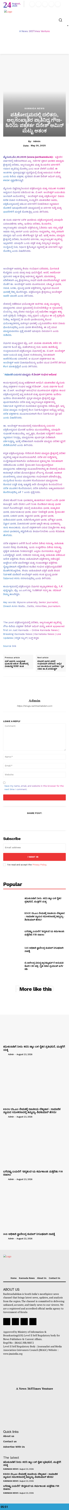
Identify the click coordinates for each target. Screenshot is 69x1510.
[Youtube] (57, 4)
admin (36, 141)
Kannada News (35, 108)
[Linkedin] (45, 4)
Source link (9, 646)
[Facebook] (32, 4)
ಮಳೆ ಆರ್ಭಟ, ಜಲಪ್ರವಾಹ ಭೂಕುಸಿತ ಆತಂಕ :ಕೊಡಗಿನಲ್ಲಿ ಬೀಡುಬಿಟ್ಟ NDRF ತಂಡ (16, 664)
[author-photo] (5, 1054)
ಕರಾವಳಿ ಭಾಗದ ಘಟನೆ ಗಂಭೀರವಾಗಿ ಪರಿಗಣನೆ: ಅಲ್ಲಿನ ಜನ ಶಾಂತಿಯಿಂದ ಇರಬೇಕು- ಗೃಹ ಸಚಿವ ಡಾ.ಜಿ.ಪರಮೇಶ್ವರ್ (50, 665)
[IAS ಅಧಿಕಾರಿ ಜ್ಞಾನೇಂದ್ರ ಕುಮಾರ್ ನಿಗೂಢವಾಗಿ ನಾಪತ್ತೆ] (12, 949)
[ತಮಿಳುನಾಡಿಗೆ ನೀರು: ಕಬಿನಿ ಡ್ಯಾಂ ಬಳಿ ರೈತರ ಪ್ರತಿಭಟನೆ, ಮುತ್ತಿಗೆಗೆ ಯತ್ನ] (12, 900)
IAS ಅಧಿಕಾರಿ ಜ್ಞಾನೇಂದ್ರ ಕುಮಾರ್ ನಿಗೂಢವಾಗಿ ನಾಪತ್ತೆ (29, 1234)
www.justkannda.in (40, 157)
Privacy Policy (39, 864)
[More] (49, 821)
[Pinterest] (34, 821)
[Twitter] (51, 4)
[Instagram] (38, 4)
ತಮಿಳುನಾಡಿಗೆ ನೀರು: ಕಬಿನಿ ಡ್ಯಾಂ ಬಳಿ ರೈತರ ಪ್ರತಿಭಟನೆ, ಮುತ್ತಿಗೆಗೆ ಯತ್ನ (43, 900)
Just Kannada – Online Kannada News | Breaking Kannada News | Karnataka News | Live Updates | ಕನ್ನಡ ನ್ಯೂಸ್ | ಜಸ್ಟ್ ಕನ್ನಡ (32, 634)
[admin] (34, 687)
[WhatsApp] (42, 821)
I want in (33, 857)
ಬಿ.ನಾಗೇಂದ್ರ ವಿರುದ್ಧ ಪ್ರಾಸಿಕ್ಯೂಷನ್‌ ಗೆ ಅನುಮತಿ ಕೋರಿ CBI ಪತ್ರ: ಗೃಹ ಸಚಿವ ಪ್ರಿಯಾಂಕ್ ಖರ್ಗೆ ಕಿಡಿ (44, 966)
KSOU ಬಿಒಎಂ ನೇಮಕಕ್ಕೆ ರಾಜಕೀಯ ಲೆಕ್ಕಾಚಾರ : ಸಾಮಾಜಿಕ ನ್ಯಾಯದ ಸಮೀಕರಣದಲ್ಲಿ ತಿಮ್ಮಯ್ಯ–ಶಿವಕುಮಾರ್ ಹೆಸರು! (45, 916)
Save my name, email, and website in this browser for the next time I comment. (34, 788)
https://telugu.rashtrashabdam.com (34, 706)
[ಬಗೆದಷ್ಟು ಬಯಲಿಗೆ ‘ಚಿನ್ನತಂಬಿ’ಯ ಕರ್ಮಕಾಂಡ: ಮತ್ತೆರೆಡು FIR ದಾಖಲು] (12, 933)
